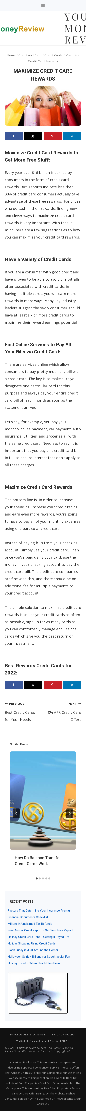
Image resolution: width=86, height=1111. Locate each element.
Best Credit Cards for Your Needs (20, 712)
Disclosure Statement (28, 1034)
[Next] (69, 813)
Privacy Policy (64, 1034)
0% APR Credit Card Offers (64, 712)
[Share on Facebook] (14, 136)
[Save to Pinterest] (53, 136)
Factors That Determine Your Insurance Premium (40, 910)
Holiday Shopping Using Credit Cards (32, 943)
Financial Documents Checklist (28, 917)
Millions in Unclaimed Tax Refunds (30, 924)
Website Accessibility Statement (43, 1040)
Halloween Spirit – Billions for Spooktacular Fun (39, 956)
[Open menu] (43, 5)
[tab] (37, 878)
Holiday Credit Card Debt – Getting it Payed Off (38, 937)
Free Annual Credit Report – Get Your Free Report (40, 930)
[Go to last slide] (16, 813)
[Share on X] (33, 136)
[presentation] (43, 800)
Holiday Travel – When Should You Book (34, 963)
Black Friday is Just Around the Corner (33, 950)
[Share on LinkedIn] (72, 136)
